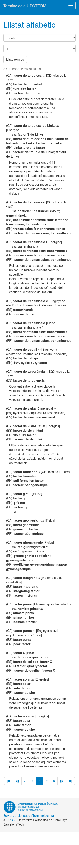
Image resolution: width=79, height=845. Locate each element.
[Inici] (8, 781)
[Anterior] (17, 781)
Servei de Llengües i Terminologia (27, 815)
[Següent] (61, 781)
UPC (10, 820)
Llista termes (15, 59)
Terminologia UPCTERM (24, 5)
